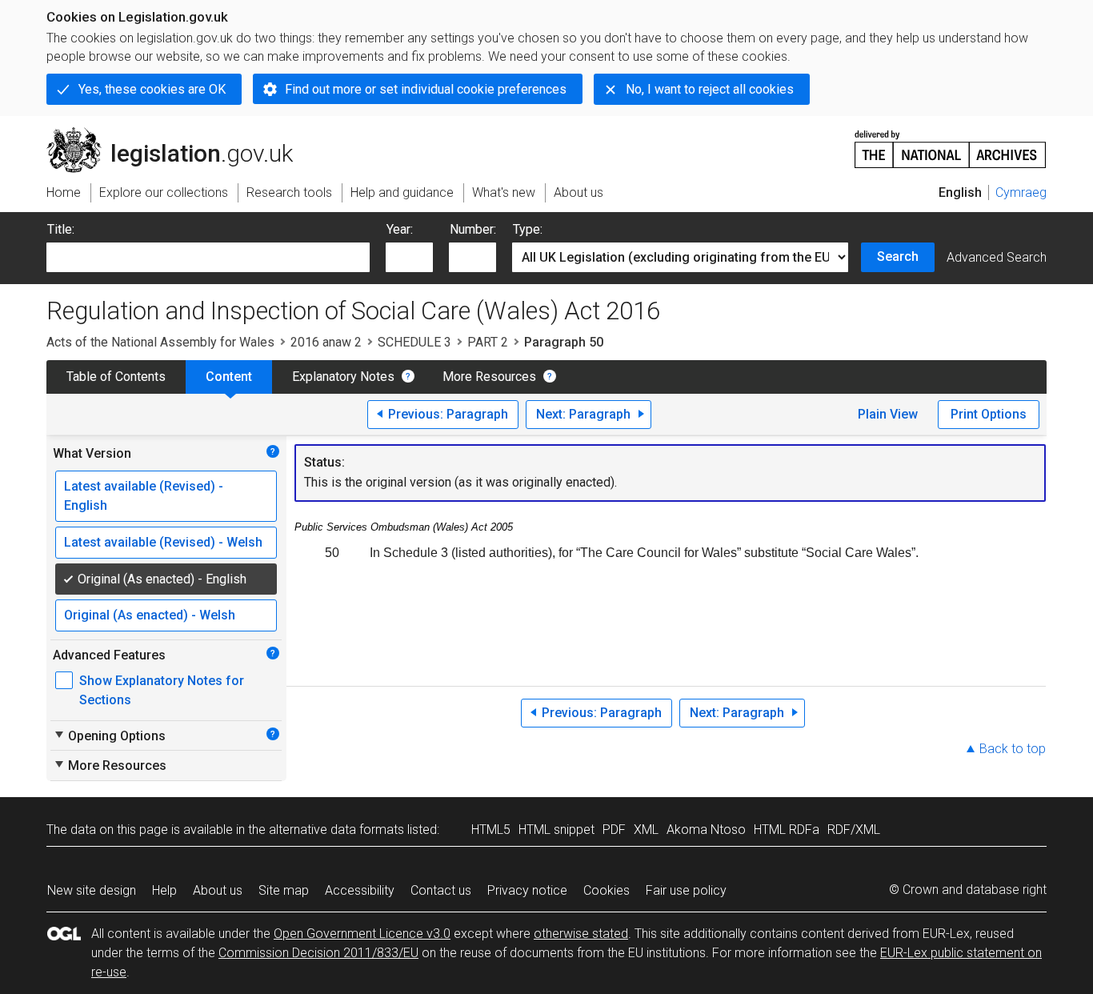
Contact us (440, 890)
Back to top (1012, 748)
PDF (614, 829)
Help (164, 890)
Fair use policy (686, 890)
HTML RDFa (786, 829)
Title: (60, 229)
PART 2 (487, 342)
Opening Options (109, 735)
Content (229, 376)
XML (646, 829)
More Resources (489, 376)
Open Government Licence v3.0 (362, 933)
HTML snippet (556, 829)
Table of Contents (116, 376)
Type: (527, 229)
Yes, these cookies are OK (152, 89)
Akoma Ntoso (706, 829)
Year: (399, 229)
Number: (473, 229)
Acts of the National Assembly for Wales (160, 342)
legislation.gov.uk (178, 133)
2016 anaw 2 (326, 342)
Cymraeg (1021, 192)
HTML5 (490, 829)
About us (217, 890)
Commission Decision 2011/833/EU (318, 952)
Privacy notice (527, 890)
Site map (283, 890)
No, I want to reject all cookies (710, 89)
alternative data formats (336, 829)
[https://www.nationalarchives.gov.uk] (951, 143)
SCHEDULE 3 (414, 342)
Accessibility (359, 890)
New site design (91, 890)
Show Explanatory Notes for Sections (161, 690)
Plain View (888, 414)
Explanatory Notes (343, 376)
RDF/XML (853, 829)
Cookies (606, 890)
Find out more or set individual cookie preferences (426, 89)
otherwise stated (581, 933)
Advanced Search (997, 257)
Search (898, 256)
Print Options (989, 414)
